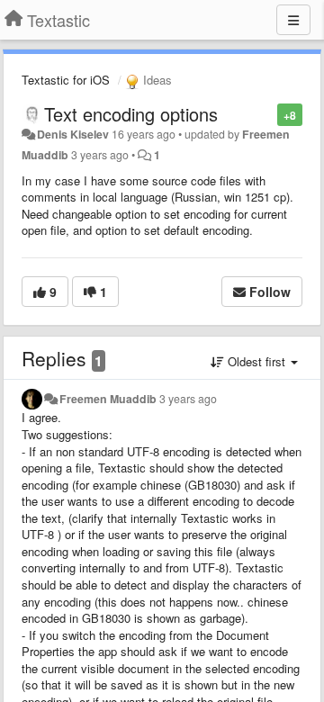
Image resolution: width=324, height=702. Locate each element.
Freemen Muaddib (108, 399)
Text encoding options (131, 114)
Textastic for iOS (66, 79)
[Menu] (293, 19)
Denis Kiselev (73, 134)
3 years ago (188, 399)
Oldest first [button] (256, 361)
